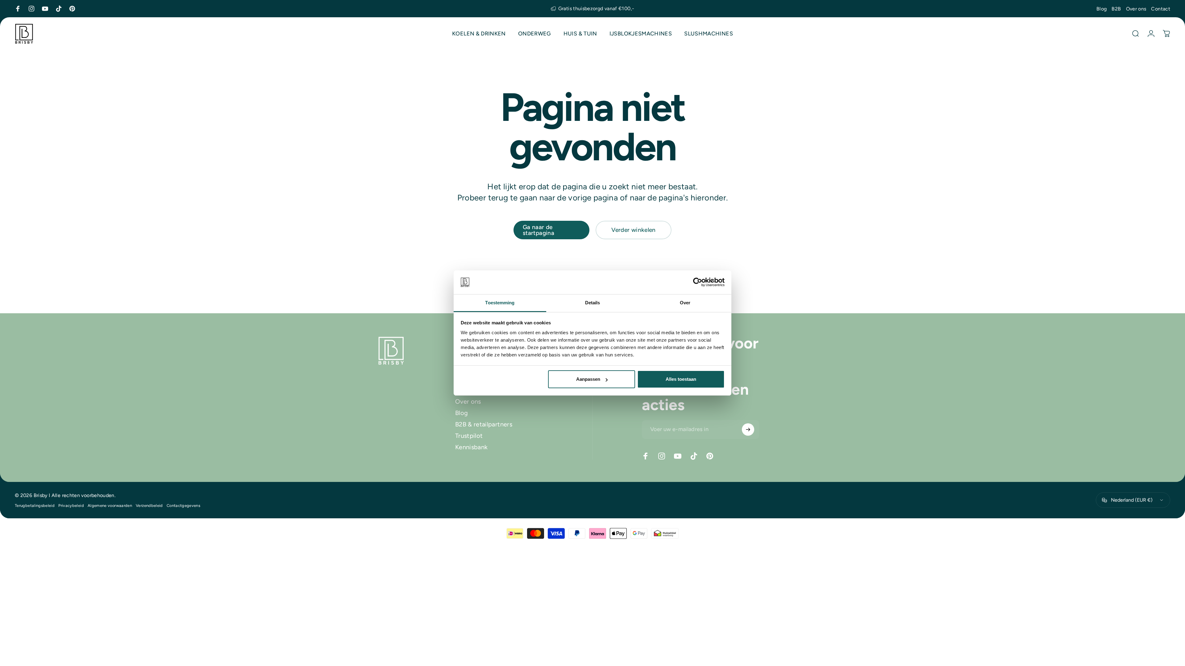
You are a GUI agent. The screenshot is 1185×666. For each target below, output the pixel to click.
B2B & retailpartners (483, 424)
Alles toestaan (681, 379)
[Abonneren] (748, 429)
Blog (1101, 9)
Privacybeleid (71, 505)
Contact (1160, 9)
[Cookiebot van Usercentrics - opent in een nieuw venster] (698, 282)
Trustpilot (469, 435)
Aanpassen (588, 379)
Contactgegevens (183, 505)
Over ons (1136, 9)
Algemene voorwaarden (110, 505)
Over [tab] (685, 302)
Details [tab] (592, 302)
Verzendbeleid (149, 505)
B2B (1116, 9)
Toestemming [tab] (499, 302)
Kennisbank (471, 447)
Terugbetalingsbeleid (35, 505)
